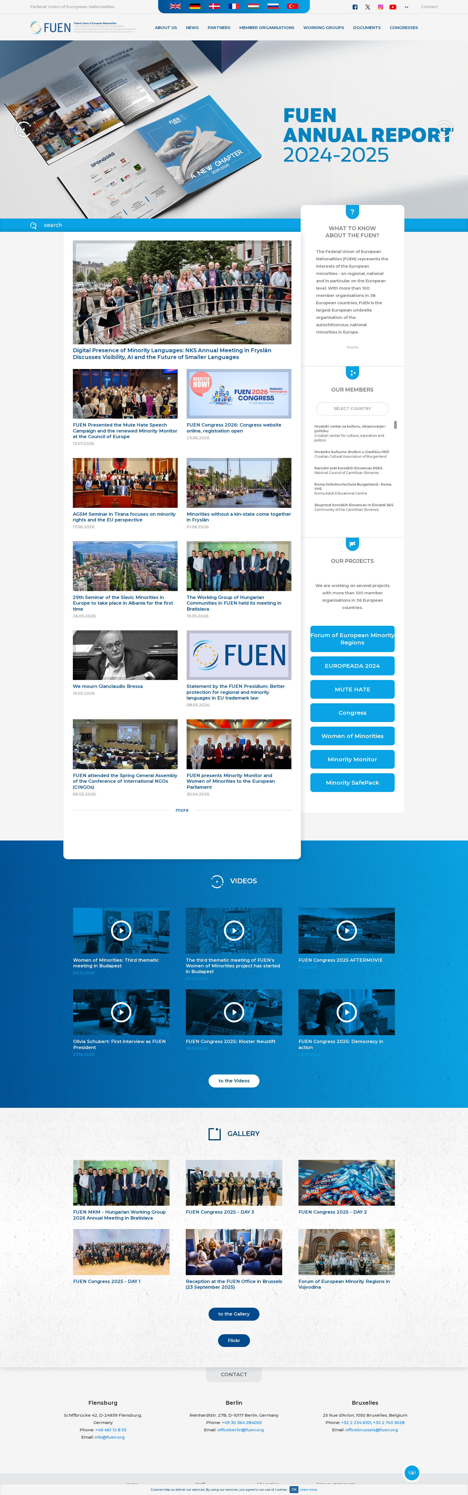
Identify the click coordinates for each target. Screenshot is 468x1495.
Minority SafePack (352, 782)
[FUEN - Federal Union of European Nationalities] (83, 27)
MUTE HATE (352, 689)
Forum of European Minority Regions (352, 639)
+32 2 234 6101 (356, 1422)
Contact (429, 6)
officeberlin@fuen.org (240, 1429)
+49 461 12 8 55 (110, 1429)
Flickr (234, 1340)
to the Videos (234, 1080)
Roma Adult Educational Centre (352, 489)
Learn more (308, 1489)
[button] (352, 408)
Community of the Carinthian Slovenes (353, 507)
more (182, 810)
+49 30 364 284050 (242, 1422)
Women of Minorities (352, 736)
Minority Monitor (352, 759)
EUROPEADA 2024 (352, 665)
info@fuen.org (110, 1437)
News (192, 27)
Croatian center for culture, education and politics (350, 433)
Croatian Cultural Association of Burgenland (351, 454)
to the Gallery (234, 1314)
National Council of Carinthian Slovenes (348, 470)
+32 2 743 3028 (389, 1422)
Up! (412, 1473)
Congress (352, 712)
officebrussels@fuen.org (372, 1429)
